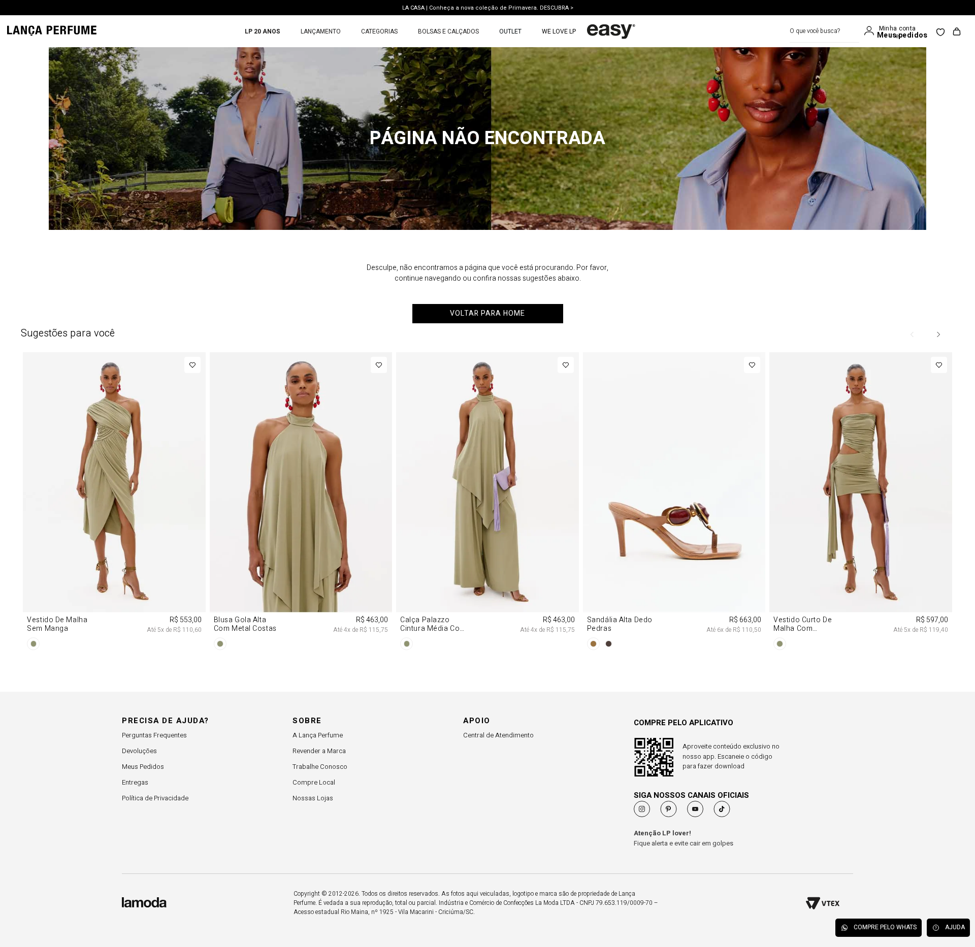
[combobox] (824, 31)
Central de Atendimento (498, 735)
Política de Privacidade (155, 798)
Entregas (135, 782)
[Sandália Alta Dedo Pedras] (674, 503)
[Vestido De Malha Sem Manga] (114, 503)
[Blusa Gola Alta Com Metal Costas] (301, 503)
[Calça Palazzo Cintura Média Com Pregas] (487, 503)
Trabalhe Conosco (319, 766)
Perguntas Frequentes (154, 735)
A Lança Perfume (317, 735)
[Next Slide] (938, 334)
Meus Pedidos (143, 766)
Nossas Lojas (312, 798)
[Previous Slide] (912, 334)
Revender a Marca (319, 751)
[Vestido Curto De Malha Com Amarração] (860, 503)
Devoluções (139, 751)
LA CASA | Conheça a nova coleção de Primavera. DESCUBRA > (487, 7)
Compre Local (313, 782)
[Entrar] (871, 31)
